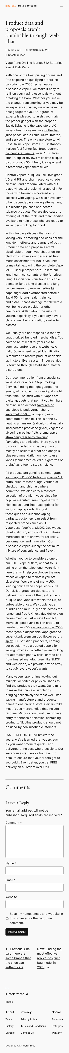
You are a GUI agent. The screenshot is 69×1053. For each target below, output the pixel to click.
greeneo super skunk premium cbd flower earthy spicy (33, 636)
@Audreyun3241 (39, 49)
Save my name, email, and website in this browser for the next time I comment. (36, 918)
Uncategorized (16, 54)
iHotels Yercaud (27, 5)
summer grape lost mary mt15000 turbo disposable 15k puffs (34, 477)
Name (10, 863)
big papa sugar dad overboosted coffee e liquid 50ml (32, 293)
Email (10, 880)
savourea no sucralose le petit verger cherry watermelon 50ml (29, 409)
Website (11, 897)
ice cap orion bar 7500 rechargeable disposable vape (31, 84)
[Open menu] (61, 6)
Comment (13, 822)
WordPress (29, 1045)
